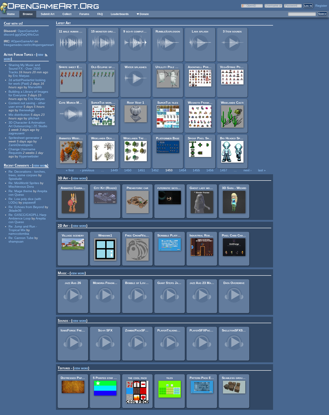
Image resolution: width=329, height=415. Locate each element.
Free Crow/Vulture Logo (142, 235)
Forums (84, 14)
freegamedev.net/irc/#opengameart (29, 45)
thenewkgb (26, 110)
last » (262, 170)
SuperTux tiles (167, 102)
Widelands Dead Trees (106, 138)
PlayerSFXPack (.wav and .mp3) (211, 330)
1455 (196, 170)
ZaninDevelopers (21, 145)
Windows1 (105, 235)
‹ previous (87, 170)
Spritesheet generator (24, 138)
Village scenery (73, 235)
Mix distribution (19, 114)
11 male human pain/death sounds (81, 31)
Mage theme (23, 191)
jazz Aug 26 (73, 283)
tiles (169, 378)
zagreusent (16, 133)
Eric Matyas (21, 75)
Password (291, 5)
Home (11, 14)
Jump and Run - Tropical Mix (23, 228)
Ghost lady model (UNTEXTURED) (214, 188)
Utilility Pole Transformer (174, 67)
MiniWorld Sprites (26, 183)
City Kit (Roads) (105, 188)
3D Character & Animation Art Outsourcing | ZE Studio (28, 124)
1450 (127, 170)
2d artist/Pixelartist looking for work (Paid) (27, 81)
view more (40, 165)
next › (248, 170)
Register (321, 5)
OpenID (251, 5)
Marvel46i (35, 87)
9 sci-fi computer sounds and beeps (147, 31)
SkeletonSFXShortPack (239, 330)
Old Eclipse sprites (104, 67)
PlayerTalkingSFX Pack (174, 330)
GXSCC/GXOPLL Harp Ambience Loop (27, 216)
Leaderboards (120, 14)
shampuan (16, 241)
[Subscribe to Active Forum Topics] (46, 56)
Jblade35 (15, 210)
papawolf (29, 202)
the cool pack (137, 378)
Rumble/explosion (168, 31)
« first (70, 170)
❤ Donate (143, 14)
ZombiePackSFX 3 (137, 330)
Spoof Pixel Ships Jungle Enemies (211, 138)
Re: (11, 171)
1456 (210, 170)
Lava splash (200, 31)
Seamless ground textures (240, 378)
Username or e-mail (274, 5)
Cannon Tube (24, 238)
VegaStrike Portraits (235, 67)
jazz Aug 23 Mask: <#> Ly (208, 283)
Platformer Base (167, 138)
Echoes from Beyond (29, 207)
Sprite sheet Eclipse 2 (74, 67)
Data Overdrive (234, 283)
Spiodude (15, 179)
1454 (182, 170)
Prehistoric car (137, 188)
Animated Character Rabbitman (82, 188)
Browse (28, 14)
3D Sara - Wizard (234, 188)
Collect (66, 14)
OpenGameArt (28, 31)
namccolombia (19, 233)
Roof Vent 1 (135, 102)
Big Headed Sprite (232, 138)
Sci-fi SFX (105, 330)
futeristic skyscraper (172, 188)
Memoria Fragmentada (108, 283)
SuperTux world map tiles (109, 102)
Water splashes (136, 67)
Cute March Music (71, 102)
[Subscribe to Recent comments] (46, 166)
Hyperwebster (29, 156)
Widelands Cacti (232, 102)
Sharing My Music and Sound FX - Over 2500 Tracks (25, 68)
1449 (114, 170)
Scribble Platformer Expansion (178, 235)
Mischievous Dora (21, 186)
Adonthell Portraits (202, 67)
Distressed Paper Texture (79, 378)
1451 (141, 170)
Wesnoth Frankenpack (203, 102)
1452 (155, 170)
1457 (223, 170)
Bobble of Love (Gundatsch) (145, 283)
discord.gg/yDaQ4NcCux (21, 34)
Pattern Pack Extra (203, 378)
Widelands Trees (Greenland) (144, 138)
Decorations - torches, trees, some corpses (27, 173)
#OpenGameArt (22, 41)
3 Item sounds (232, 31)
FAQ (100, 14)
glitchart (33, 118)
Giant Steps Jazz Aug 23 (174, 283)
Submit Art (47, 14)
